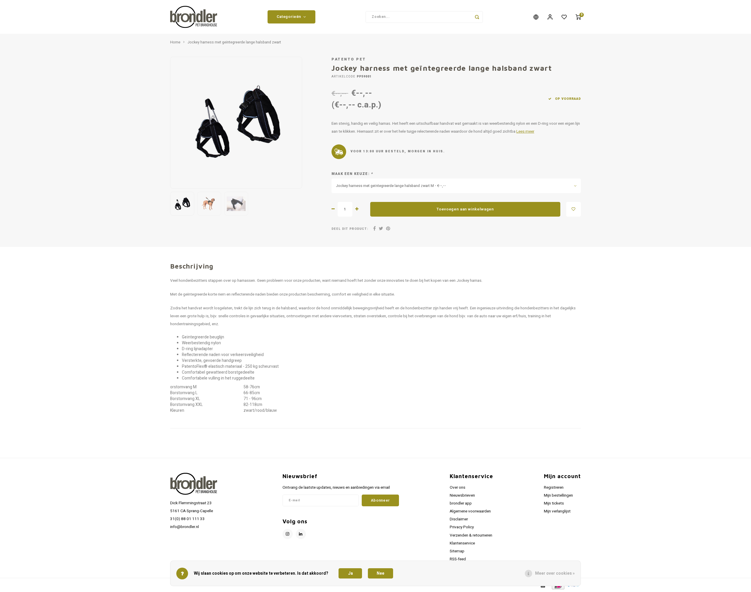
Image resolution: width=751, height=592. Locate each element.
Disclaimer (459, 519)
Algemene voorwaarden (470, 511)
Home (175, 42)
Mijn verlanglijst (557, 511)
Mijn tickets (554, 503)
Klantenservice (462, 543)
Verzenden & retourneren (471, 535)
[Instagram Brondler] (288, 534)
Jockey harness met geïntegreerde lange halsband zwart (234, 42)
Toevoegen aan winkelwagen (465, 209)
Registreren (554, 487)
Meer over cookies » (555, 573)
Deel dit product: (349, 229)
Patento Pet (348, 59)
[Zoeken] (477, 17)
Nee (380, 573)
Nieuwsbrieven (462, 495)
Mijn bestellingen (558, 495)
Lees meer (525, 131)
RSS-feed (458, 559)
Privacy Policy (462, 527)
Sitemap (457, 551)
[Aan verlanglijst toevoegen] (573, 209)
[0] (578, 17)
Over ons (457, 487)
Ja (350, 573)
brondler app (461, 503)
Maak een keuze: (352, 173)
